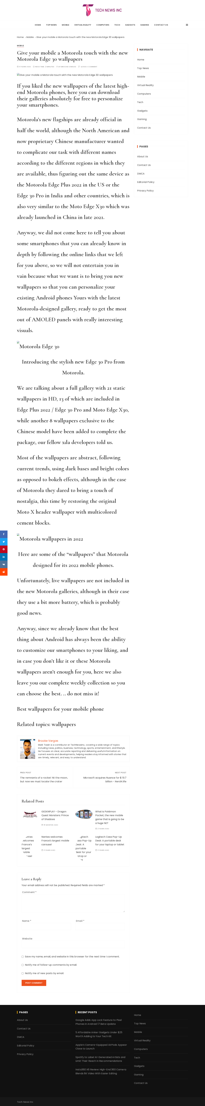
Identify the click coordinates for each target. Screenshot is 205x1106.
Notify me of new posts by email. (44, 973)
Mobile (65, 24)
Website (27, 938)
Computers (102, 24)
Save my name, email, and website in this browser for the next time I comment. (72, 956)
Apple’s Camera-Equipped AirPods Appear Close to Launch (101, 1046)
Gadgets (130, 24)
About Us (142, 156)
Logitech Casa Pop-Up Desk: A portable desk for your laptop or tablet (109, 840)
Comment (29, 892)
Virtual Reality (82, 24)
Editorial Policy (145, 182)
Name (26, 921)
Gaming (144, 24)
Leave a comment (89, 67)
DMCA (141, 173)
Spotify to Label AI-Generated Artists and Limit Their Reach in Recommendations (100, 1059)
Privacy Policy (145, 190)
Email (80, 921)
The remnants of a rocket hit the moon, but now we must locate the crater (44, 779)
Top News (51, 24)
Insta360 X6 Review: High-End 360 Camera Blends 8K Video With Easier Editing (100, 1071)
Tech (117, 24)
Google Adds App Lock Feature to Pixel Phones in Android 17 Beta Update (98, 1022)
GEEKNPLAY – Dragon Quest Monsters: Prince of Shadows (55, 815)
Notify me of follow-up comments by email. (51, 964)
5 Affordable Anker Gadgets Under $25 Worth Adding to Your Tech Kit (98, 1034)
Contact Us (161, 24)
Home (38, 24)
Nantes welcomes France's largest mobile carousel (55, 840)
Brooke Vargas (68, 67)
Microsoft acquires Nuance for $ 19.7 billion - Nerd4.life (104, 779)
